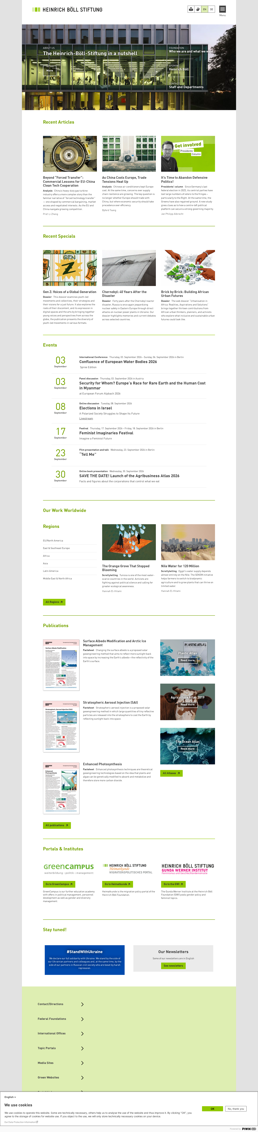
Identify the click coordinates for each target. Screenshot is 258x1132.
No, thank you (236, 1108)
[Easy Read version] (191, 9)
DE (211, 9)
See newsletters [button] (173, 966)
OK (212, 1108)
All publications (55, 825)
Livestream (86, 418)
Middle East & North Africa (57, 578)
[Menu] (222, 9)
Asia (45, 563)
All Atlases (170, 773)
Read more (188, 660)
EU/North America (53, 540)
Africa (46, 556)
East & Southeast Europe (56, 548)
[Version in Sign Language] (197, 9)
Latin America (50, 571)
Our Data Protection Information (19, 1122)
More (49, 70)
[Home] (67, 9)
